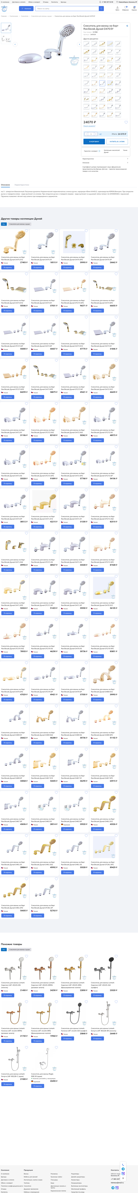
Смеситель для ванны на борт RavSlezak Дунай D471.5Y (73, 517)
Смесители (24, 16)
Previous (15, 44)
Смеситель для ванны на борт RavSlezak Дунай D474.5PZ (103, 301)
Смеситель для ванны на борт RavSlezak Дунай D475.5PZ (73, 258)
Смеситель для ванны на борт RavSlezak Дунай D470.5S (73, 647)
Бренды (63, 2)
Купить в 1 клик (117, 142)
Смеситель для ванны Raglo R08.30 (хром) (42, 1075)
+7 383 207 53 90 (118, 1179)
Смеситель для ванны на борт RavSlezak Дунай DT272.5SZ (43, 431)
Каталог (28, 9)
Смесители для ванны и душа (41, 16)
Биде (52, 1183)
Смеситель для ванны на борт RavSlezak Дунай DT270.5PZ (103, 647)
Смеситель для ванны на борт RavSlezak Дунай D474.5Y (43, 301)
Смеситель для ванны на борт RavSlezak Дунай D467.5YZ (43, 777)
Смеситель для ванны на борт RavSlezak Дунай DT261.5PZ (103, 863)
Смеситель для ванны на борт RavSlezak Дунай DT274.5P (13, 345)
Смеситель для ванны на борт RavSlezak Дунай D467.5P (13, 820)
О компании (5, 2)
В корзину (94, 142)
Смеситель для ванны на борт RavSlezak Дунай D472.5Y (13, 431)
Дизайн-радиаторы (78, 1177)
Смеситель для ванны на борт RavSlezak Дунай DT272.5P (103, 474)
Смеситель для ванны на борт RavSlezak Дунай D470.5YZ (103, 604)
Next (79, 44)
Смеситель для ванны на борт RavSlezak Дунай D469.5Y (13, 734)
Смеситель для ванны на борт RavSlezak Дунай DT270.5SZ (13, 647)
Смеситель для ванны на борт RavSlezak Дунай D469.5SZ (43, 734)
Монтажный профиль (78, 1189)
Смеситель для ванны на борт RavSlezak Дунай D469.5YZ (103, 690)
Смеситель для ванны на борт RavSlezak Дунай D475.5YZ (13, 258)
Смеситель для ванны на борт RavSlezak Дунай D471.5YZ (43, 517)
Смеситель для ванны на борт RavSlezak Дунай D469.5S (73, 734)
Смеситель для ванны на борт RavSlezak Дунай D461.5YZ (103, 820)
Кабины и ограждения (31, 1192)
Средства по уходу (77, 1192)
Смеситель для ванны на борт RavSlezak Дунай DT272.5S (103, 431)
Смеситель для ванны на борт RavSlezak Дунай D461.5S (73, 863)
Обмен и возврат (34, 2)
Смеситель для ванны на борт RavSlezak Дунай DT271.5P (43, 604)
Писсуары (54, 1180)
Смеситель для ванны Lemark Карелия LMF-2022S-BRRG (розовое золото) (42, 985)
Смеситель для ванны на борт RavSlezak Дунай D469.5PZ (103, 734)
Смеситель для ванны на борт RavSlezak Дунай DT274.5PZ (73, 301)
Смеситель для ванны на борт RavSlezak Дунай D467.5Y (73, 777)
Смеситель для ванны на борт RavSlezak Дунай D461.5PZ (13, 906)
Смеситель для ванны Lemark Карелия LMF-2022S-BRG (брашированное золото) (72, 985)
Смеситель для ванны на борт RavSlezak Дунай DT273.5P (73, 388)
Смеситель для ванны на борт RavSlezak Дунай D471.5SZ (13, 561)
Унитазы (26, 1183)
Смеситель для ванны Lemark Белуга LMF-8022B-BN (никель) (103, 1029)
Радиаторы (75, 1174)
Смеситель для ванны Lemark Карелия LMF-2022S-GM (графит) (102, 985)
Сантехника (14, 16)
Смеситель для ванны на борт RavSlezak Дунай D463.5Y (43, 820)
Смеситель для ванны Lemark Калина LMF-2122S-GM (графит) (74, 1029)
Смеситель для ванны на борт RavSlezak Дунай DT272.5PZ (43, 474)
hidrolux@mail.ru (117, 1183)
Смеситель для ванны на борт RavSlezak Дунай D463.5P (73, 820)
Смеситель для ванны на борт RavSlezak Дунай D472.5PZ (73, 474)
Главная (4, 16)
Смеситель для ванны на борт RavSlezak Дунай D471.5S (73, 561)
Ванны (26, 1174)
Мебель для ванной (30, 1177)
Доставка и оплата (18, 2)
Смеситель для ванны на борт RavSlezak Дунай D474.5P (43, 345)
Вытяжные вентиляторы (79, 1186)
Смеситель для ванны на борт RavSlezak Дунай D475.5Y (43, 258)
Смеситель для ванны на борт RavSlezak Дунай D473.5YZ (73, 345)
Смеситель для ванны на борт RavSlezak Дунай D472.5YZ (103, 388)
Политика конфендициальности (12, 1186)
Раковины (54, 1174)
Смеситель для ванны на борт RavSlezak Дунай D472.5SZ (73, 431)
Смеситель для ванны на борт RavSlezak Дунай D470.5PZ (13, 690)
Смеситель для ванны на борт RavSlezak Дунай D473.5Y (103, 345)
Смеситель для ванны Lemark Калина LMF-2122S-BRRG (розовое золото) (13, 1030)
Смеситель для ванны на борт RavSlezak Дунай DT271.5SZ (103, 517)
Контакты (54, 2)
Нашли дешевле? (89, 126)
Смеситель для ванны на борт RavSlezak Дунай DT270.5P (43, 690)
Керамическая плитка (58, 1191)
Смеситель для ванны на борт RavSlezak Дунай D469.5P (13, 777)
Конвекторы (75, 1180)
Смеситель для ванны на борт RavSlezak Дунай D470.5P (73, 690)
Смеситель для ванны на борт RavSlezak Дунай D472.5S (13, 474)
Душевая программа (31, 1189)
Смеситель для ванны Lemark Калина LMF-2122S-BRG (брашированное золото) (42, 1030)
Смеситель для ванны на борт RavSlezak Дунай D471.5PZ (13, 604)
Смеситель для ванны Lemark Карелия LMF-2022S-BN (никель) (13, 985)
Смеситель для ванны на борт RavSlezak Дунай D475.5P (103, 258)
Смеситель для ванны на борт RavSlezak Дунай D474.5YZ (13, 301)
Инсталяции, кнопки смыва (33, 1180)
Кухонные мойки (56, 1177)
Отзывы (45, 2)
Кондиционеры (76, 1183)
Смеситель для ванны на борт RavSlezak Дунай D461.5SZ (43, 863)
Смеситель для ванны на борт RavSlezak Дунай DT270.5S (43, 647)
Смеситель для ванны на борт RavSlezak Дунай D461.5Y (13, 863)
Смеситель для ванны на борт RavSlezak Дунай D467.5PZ (103, 777)
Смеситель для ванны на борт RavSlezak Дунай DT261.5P (43, 906)
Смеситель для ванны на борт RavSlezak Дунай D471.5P (73, 604)
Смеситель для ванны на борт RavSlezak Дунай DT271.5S (43, 561)
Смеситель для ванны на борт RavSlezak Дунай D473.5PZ (43, 388)
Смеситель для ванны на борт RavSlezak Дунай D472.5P (13, 517)
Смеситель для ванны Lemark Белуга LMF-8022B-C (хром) (13, 1075)
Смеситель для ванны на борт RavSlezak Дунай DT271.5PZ (103, 561)
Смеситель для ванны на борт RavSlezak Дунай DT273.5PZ (13, 388)
